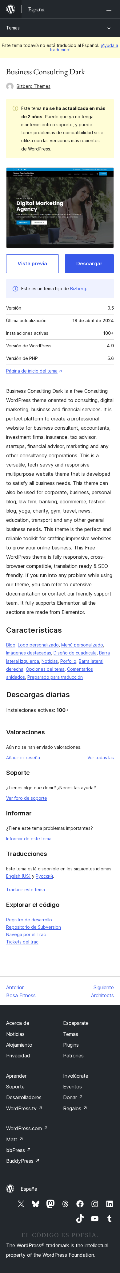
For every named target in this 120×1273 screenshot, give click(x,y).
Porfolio (68, 661)
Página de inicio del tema (32, 370)
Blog (10, 644)
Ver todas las (100, 757)
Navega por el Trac (26, 934)
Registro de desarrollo (29, 919)
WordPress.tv (24, 1108)
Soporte (15, 1087)
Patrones (73, 1055)
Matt (14, 1139)
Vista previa (32, 263)
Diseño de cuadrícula (75, 652)
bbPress (18, 1150)
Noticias (50, 661)
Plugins (71, 1045)
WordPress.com (27, 1128)
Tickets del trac (22, 941)
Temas (13, 27)
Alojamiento (19, 1045)
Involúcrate (75, 1076)
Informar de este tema (28, 838)
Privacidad (18, 1055)
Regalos (75, 1108)
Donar (73, 1097)
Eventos (72, 1087)
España (29, 1189)
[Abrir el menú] (110, 9)
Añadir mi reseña (23, 757)
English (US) (18, 876)
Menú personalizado (82, 644)
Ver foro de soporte (26, 798)
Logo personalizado (38, 644)
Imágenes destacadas (28, 652)
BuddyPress (23, 1161)
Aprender (16, 1076)
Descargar (89, 263)
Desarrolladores (24, 1097)
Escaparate (76, 1023)
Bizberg (78, 288)
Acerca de (17, 1023)
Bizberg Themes (33, 86)
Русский (44, 876)
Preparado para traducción (55, 677)
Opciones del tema (45, 669)
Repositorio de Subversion (33, 927)
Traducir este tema (25, 889)
